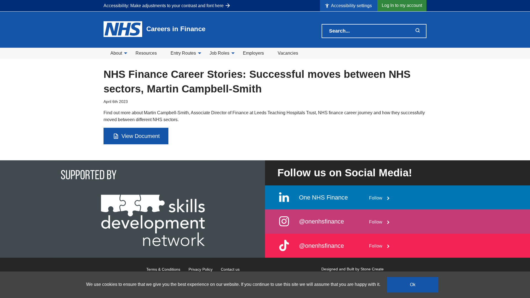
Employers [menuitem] (253, 53)
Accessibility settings (351, 5)
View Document (140, 136)
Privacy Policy (201, 269)
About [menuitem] (116, 53)
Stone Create (372, 269)
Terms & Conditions (163, 269)
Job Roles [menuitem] (219, 53)
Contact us (230, 269)
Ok (412, 284)
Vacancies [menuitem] (288, 53)
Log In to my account (402, 5)
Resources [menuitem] (146, 53)
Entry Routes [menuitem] (183, 53)
